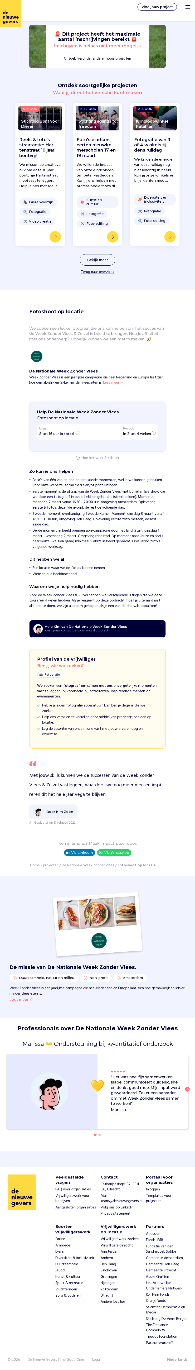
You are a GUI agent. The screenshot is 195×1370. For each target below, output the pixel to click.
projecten (50, 865)
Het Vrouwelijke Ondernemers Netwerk (164, 1285)
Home (35, 865)
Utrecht (107, 1296)
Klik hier (113, 458)
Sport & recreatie (69, 1283)
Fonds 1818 (154, 1240)
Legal (96, 1360)
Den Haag (108, 1264)
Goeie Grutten (157, 1277)
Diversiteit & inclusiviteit (74, 1258)
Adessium (153, 1234)
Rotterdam (109, 1289)
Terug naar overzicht (97, 272)
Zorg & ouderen (68, 1296)
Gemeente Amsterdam (164, 1258)
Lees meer (19, 999)
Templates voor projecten (158, 1198)
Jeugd (60, 1270)
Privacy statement (116, 1214)
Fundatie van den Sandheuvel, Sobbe (161, 1249)
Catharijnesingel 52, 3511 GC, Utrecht (120, 1187)
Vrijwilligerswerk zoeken (120, 1239)
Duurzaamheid (66, 1264)
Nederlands (177, 1359)
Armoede (62, 1245)
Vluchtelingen (66, 1289)
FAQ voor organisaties (73, 1189)
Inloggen (153, 1189)
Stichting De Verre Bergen (166, 1319)
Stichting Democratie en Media (165, 1310)
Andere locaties (113, 1302)
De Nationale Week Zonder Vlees (88, 865)
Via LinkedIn (82, 852)
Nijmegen (108, 1283)
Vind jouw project (157, 7)
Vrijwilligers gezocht (117, 1245)
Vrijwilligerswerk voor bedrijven (72, 1198)
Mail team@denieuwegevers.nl (121, 1198)
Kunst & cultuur (67, 1277)
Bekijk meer (97, 260)
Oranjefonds (156, 1301)
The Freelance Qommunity (157, 1327)
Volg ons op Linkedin (117, 1207)
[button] (189, 1092)
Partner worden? (159, 1343)
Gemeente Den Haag (162, 1264)
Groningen (109, 1277)
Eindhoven (109, 1270)
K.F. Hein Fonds (158, 1295)
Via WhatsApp (116, 852)
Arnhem (107, 1258)
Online (60, 1239)
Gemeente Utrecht (161, 1270)
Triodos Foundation (161, 1337)
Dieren (60, 1252)
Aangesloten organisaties (75, 1207)
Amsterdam (110, 1252)
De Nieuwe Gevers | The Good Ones (56, 1359)
